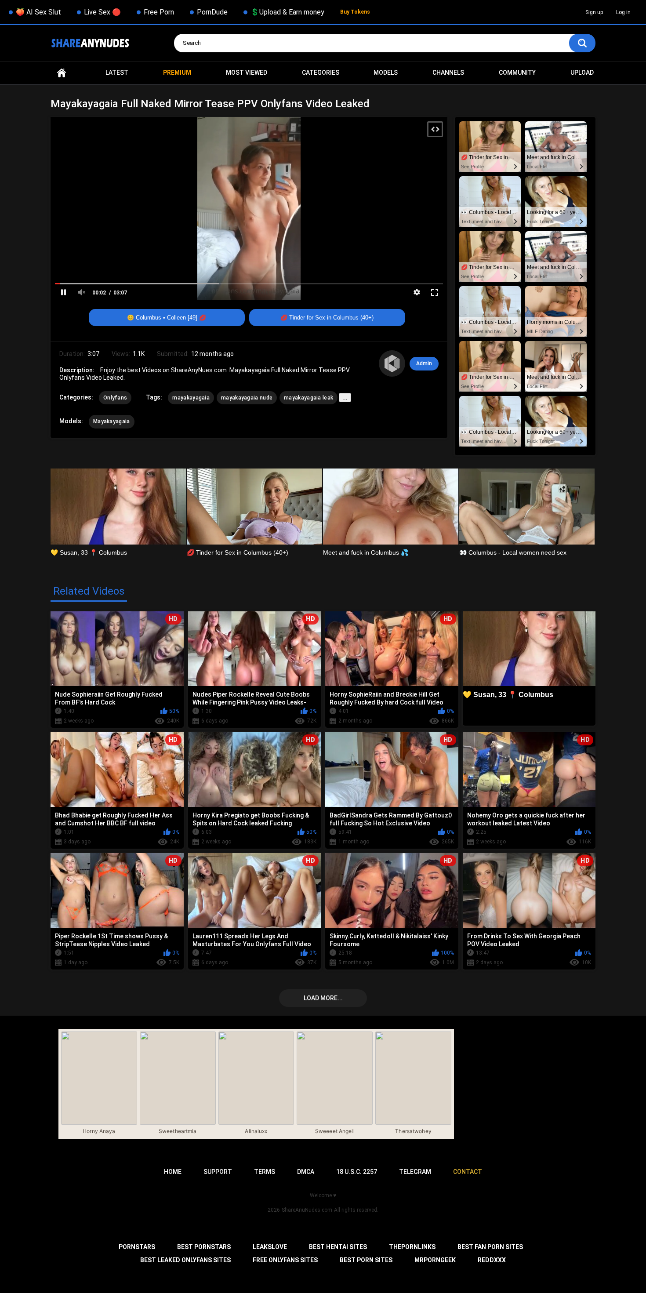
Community (517, 72)
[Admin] (392, 363)
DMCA (305, 1171)
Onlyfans (115, 398)
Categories (320, 72)
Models (386, 72)
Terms (264, 1171)
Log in (623, 12)
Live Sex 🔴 (102, 12)
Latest (116, 72)
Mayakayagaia (111, 421)
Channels (448, 72)
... (345, 397)
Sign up (594, 12)
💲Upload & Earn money (287, 12)
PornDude (212, 12)
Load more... (323, 998)
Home (62, 73)
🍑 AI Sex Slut (38, 12)
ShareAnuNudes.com (307, 1210)
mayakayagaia (191, 398)
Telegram (415, 1171)
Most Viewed (246, 72)
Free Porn (159, 12)
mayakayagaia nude (246, 398)
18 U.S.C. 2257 (356, 1171)
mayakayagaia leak (308, 398)
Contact (467, 1171)
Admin (424, 363)
